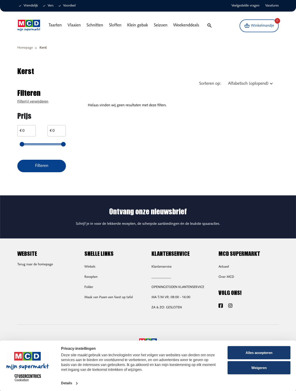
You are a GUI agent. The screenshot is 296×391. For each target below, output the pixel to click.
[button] (209, 26)
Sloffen (115, 25)
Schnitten (94, 25)
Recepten (91, 277)
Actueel (224, 267)
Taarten (55, 25)
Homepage (25, 48)
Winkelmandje (261, 24)
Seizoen (160, 25)
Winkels (89, 267)
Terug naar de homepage (35, 264)
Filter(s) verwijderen (32, 101)
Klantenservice (161, 267)
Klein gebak (137, 25)
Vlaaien (74, 25)
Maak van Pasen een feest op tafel (108, 297)
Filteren (41, 166)
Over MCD (226, 277)
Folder (88, 287)
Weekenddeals (186, 25)
